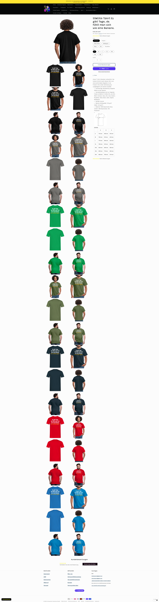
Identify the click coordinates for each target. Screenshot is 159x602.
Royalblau (108, 47)
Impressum (97, 601)
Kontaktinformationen (89, 601)
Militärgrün (106, 43)
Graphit (104, 41)
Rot (101, 46)
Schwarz (96, 40)
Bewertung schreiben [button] (90, 564)
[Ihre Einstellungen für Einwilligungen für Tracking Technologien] (157, 600)
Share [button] (95, 75)
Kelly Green (97, 43)
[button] (71, 4)
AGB (79, 601)
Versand (100, 33)
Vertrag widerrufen (6, 599)
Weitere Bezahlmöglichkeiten (104, 71)
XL (107, 51)
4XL (100, 54)
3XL (95, 54)
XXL (112, 51)
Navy (95, 46)
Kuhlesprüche (49, 601)
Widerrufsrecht (64, 601)
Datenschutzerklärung (72, 601)
